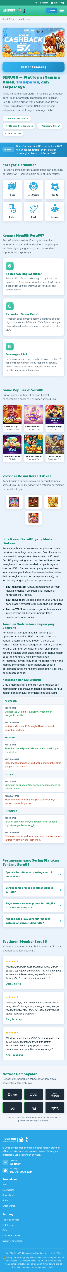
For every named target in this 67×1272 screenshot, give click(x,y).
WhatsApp (59, 2)
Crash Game (8, 1205)
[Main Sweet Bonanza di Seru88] (33, 414)
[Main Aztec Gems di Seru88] (54, 444)
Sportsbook (8, 1195)
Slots (5, 1184)
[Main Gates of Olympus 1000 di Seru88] (12, 444)
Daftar (51, 10)
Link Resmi (7, 1225)
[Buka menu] (62, 10)
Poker (5, 1200)
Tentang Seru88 (10, 1219)
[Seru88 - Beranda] (14, 10)
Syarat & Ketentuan (12, 1241)
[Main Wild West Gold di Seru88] (33, 444)
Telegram (43, 2)
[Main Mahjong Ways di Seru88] (54, 414)
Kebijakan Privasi (11, 1235)
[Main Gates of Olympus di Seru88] (12, 414)
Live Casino (8, 1190)
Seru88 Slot (8, 19)
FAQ (4, 1230)
